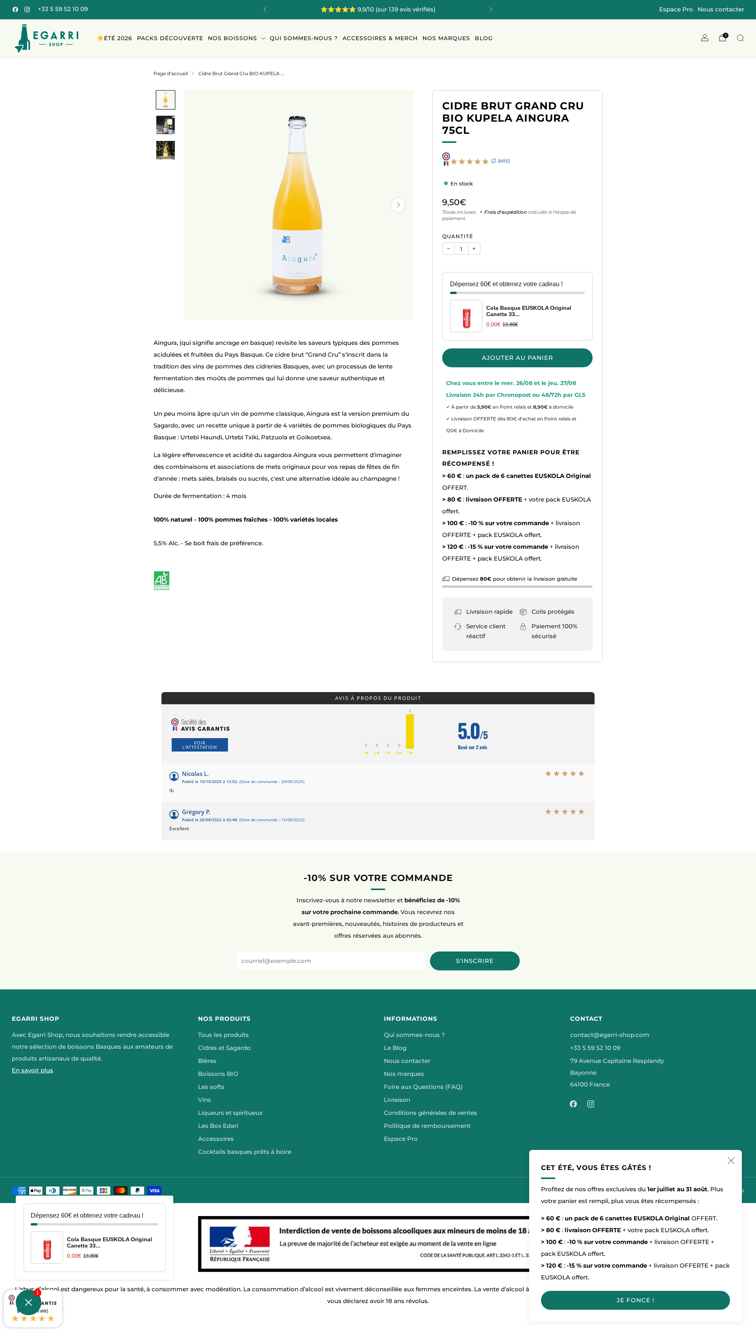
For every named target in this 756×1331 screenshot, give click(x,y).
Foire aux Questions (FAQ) (423, 1086)
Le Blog (395, 1047)
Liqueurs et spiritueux (230, 1112)
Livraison (397, 1099)
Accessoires (216, 1138)
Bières (207, 1060)
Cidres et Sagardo (224, 1047)
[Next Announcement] (491, 9)
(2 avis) (500, 160)
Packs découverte (170, 38)
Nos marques (446, 38)
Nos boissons (232, 38)
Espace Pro (676, 9)
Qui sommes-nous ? (304, 38)
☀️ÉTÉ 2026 (114, 38)
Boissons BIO (218, 1073)
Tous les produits (223, 1035)
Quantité (457, 236)
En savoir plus (32, 1070)
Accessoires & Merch (380, 38)
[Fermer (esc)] (731, 1160)
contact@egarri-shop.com (609, 1035)
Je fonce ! (635, 1300)
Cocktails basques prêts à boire (244, 1151)
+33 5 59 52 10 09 (63, 9)
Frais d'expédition (505, 212)
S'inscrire (475, 960)
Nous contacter (721, 9)
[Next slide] (398, 205)
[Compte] (705, 38)
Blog (484, 38)
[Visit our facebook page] (15, 9)
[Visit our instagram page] (27, 9)
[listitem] (378, 9)
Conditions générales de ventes (430, 1112)
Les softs (211, 1086)
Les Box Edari (218, 1125)
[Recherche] (740, 38)
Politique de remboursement (427, 1125)
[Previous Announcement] (265, 9)
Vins (204, 1099)
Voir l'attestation (199, 745)
